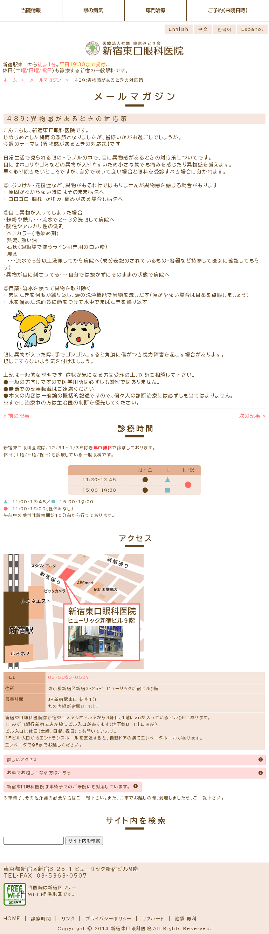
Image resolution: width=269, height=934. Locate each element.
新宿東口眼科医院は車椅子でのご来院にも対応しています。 (68, 786)
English (178, 29)
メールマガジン (46, 80)
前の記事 (17, 416)
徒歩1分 (47, 64)
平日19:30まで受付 (83, 64)
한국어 (225, 29)
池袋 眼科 (186, 918)
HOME (12, 918)
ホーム (10, 80)
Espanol (252, 29)
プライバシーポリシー (108, 918)
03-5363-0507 (69, 677)
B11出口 (91, 706)
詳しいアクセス (22, 759)
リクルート (153, 918)
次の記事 (252, 416)
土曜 (21, 70)
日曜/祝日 (40, 70)
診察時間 (41, 918)
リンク (68, 918)
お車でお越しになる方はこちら (39, 772)
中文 (203, 29)
